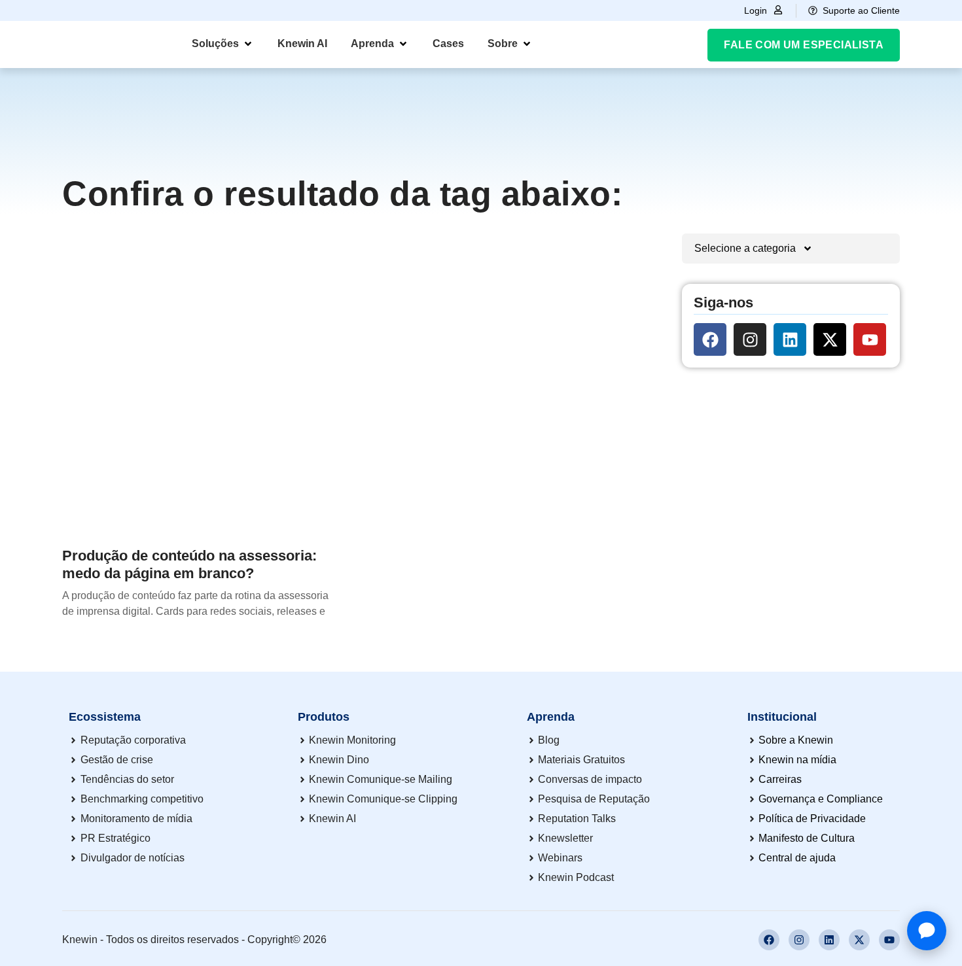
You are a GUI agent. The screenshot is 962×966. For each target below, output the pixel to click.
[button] (223, 44)
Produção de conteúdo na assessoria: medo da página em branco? (189, 564)
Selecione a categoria (745, 248)
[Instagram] (750, 339)
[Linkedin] (790, 339)
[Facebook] (710, 339)
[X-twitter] (829, 339)
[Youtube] (869, 339)
